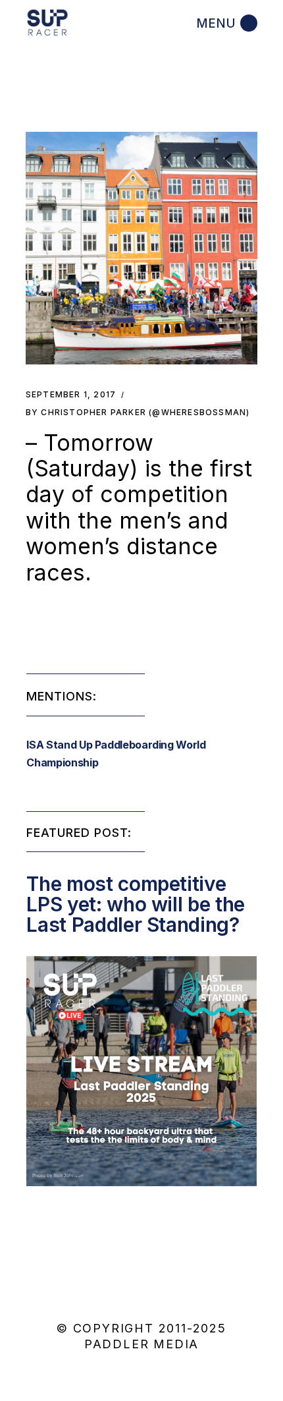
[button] (142, 248)
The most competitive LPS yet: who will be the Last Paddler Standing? (135, 904)
